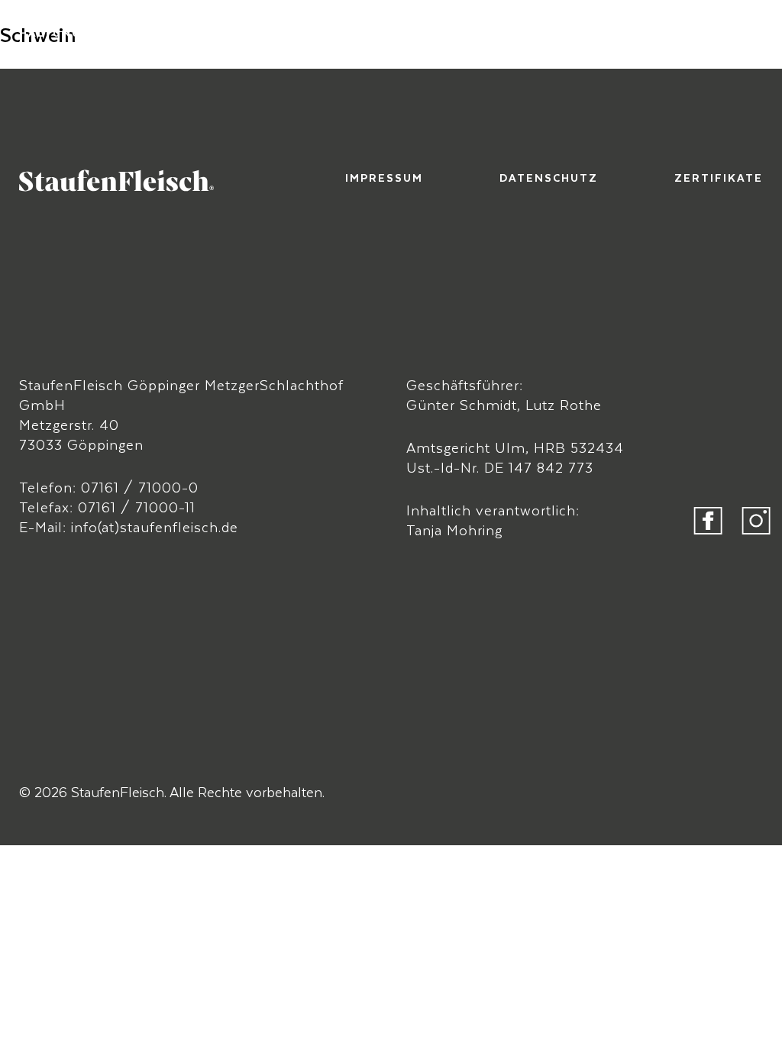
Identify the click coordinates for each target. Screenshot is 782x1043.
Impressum (384, 177)
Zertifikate (718, 177)
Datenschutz (548, 177)
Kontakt (730, 32)
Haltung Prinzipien (91, 32)
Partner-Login (535, 32)
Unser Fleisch (321, 32)
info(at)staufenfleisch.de (154, 526)
